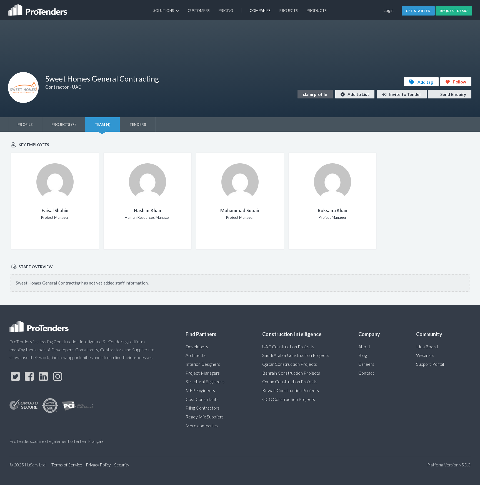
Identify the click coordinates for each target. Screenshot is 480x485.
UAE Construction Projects (288, 346)
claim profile (315, 94)
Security (121, 464)
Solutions (164, 10)
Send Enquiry (452, 94)
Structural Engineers (205, 381)
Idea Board (427, 346)
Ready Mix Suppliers (205, 416)
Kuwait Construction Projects (290, 390)
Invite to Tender (404, 94)
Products (317, 10)
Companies (260, 10)
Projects (288, 10)
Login (389, 10)
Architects (196, 355)
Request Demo (454, 11)
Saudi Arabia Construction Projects (295, 355)
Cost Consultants (202, 399)
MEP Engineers (200, 390)
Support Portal (430, 364)
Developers (197, 346)
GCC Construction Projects (288, 399)
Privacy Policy (98, 464)
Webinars (425, 355)
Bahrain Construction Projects (291, 372)
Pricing (226, 10)
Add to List (358, 94)
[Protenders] (38, 7)
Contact (366, 372)
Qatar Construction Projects (289, 364)
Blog (362, 355)
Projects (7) (63, 124)
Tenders (137, 124)
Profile (25, 124)
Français (96, 441)
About (364, 346)
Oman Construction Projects (289, 381)
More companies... (203, 425)
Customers (199, 10)
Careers (366, 364)
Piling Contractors (203, 407)
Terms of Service (66, 464)
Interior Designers (203, 364)
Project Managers (203, 372)
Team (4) (103, 124)
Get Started (418, 11)
